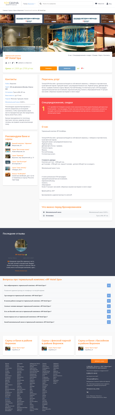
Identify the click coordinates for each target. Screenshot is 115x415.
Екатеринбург (20, 366)
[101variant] (28, 19)
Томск (43, 394)
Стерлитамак (45, 380)
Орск (31, 388)
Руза (31, 403)
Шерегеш (55, 371)
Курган (19, 394)
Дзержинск (8, 407)
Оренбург (32, 386)
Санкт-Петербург (34, 409)
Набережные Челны (35, 363)
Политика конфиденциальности (95, 397)
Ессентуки (19, 368)
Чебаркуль (56, 363)
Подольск (32, 395)
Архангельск (8, 375)
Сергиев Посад (46, 371)
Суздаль (44, 381)
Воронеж (31, 4)
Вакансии (92, 396)
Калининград (20, 380)
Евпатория (19, 363)
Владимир (7, 394)
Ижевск (19, 374)
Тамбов (44, 388)
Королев (19, 386)
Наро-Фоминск (33, 365)
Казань (19, 378)
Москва (7, 363)
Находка (32, 366)
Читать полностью (21, 271)
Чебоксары (56, 365)
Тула (43, 398)
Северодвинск (46, 368)
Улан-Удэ (44, 401)
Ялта (54, 378)
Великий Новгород (10, 389)
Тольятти (44, 392)
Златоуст (19, 371)
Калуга (18, 381)
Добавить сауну (99, 361)
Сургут (44, 383)
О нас (70, 55)
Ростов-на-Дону (34, 401)
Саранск (32, 410)
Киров (18, 384)
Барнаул (7, 380)
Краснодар (19, 391)
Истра (54, 383)
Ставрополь (45, 377)
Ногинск (32, 378)
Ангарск (7, 371)
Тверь (43, 389)
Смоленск (44, 374)
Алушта (7, 366)
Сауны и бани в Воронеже (16, 10)
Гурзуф (7, 404)
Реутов (31, 400)
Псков (31, 397)
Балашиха (7, 378)
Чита (54, 369)
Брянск (7, 388)
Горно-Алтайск (9, 403)
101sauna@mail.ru (92, 379)
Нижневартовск (34, 369)
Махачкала (20, 404)
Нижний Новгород (34, 371)
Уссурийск (44, 404)
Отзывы (94, 55)
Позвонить (48, 68)
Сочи (43, 375)
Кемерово (19, 383)
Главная (5, 10)
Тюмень (44, 400)
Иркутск (19, 375)
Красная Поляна (21, 389)
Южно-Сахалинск (57, 375)
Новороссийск (33, 375)
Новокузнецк (33, 374)
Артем (6, 374)
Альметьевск (8, 368)
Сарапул (44, 363)
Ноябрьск (32, 381)
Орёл (31, 389)
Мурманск (19, 409)
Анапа (6, 369)
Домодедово (8, 410)
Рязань (31, 404)
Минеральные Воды (22, 407)
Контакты (107, 55)
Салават (32, 406)
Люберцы (19, 398)
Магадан (19, 400)
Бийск (6, 383)
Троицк (44, 395)
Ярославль (56, 380)
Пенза (31, 391)
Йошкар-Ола (20, 377)
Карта (100, 55)
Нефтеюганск (33, 368)
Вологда (7, 397)
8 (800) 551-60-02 (92, 373)
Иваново (19, 372)
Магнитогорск (20, 401)
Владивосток (8, 392)
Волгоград (7, 395)
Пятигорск (32, 398)
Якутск (55, 377)
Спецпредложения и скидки (82, 55)
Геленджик (8, 401)
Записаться (67, 68)
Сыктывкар (45, 384)
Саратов (44, 365)
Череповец (56, 368)
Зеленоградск (20, 369)
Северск (44, 369)
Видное (7, 391)
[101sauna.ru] (11, 3)
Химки (44, 410)
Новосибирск (33, 377)
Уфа (43, 406)
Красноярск (20, 392)
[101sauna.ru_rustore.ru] (57, 19)
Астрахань (8, 377)
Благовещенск (8, 384)
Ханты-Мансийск (46, 409)
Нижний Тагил (33, 372)
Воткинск (7, 400)
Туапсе (44, 397)
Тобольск (44, 391)
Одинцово (32, 383)
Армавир (7, 372)
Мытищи (19, 410)
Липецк (19, 397)
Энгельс (55, 374)
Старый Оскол (45, 378)
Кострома (19, 388)
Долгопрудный (9, 409)
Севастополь (45, 366)
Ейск (18, 365)
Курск (18, 395)
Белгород (7, 381)
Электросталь (56, 372)
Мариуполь (20, 403)
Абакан (7, 365)
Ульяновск (45, 403)
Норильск (32, 380)
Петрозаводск (33, 394)
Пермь (31, 392)
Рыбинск (55, 381)
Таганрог (44, 386)
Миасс (18, 406)
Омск (31, 384)
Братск (7, 386)
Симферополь (45, 372)
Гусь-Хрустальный (9, 406)
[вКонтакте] (87, 392)
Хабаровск (44, 407)
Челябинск (56, 366)
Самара (32, 407)
